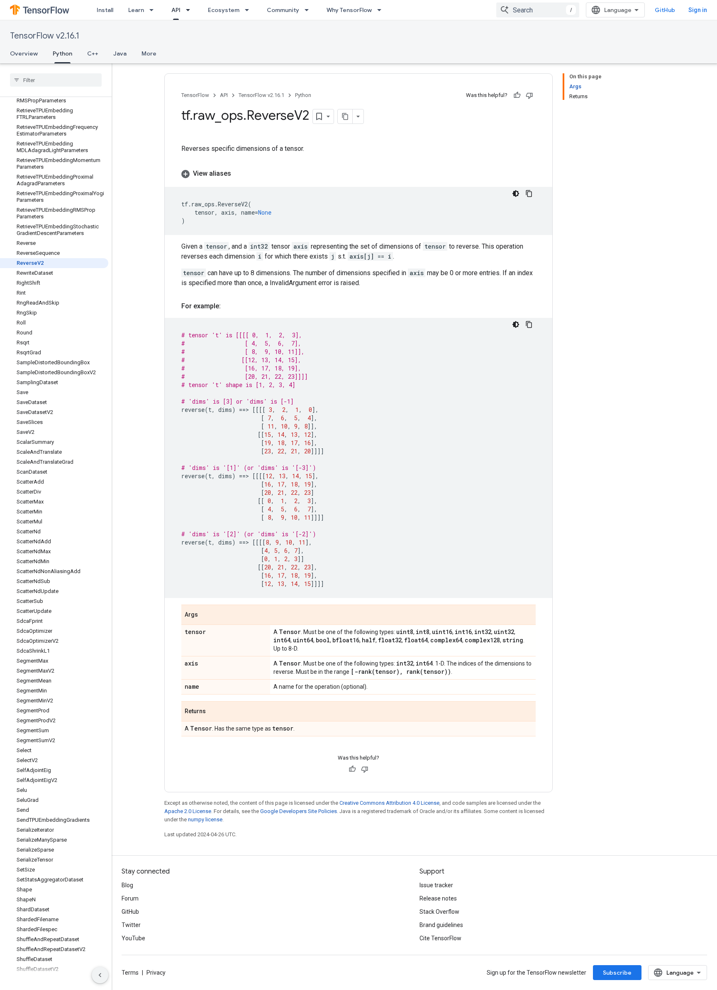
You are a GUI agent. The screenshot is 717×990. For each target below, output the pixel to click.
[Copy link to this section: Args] (206, 615)
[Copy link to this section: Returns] (214, 712)
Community (283, 10)
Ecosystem (223, 10)
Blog (127, 885)
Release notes (438, 898)
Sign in (697, 10)
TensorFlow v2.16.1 (44, 36)
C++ (92, 53)
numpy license (205, 819)
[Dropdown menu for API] (190, 10)
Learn (136, 10)
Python (62, 53)
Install (105, 10)
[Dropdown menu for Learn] (154, 10)
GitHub (665, 10)
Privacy (156, 972)
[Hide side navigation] (100, 975)
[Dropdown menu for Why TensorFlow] (382, 10)
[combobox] (537, 9)
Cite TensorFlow (440, 938)
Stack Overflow (439, 911)
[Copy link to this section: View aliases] (239, 174)
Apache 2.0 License (187, 811)
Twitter (131, 925)
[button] (358, 174)
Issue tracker (436, 885)
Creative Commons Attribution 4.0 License (389, 803)
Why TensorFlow (349, 10)
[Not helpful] (529, 95)
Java (120, 53)
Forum (130, 898)
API (175, 10)
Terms (130, 972)
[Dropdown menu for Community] (309, 10)
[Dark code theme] (515, 193)
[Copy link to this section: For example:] (229, 306)
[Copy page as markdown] (345, 116)
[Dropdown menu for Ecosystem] (249, 10)
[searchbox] (56, 80)
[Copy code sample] (529, 193)
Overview (24, 53)
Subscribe (617, 972)
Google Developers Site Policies (298, 811)
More (148, 53)
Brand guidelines (441, 925)
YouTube (133, 938)
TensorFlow (195, 95)
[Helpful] (517, 95)
